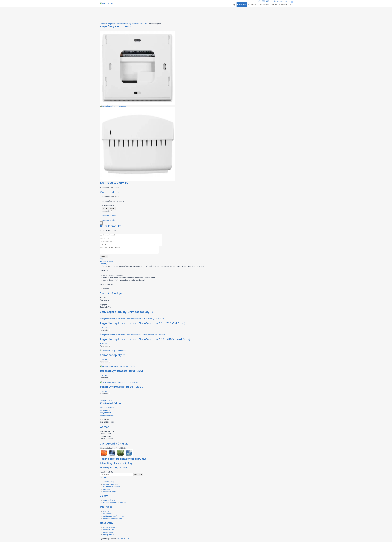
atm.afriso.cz (108, 530)
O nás (274, 4)
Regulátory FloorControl (137, 23)
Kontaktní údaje (109, 491)
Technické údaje (106, 261)
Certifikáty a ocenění (111, 487)
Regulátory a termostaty (118, 23)
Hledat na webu (290, 4)
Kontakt (283, 4)
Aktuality (106, 511)
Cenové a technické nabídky (114, 503)
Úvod (234, 4)
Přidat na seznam (109, 215)
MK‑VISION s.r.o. (123, 539)
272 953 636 (263, 1)
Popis (102, 259)
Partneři (106, 489)
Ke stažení (263, 4)
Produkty (241, 4)
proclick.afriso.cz (110, 527)
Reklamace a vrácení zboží (114, 516)
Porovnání (106, 211)
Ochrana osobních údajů (113, 518)
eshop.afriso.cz (109, 534)
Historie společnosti (111, 484)
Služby (251, 4)
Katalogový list (109, 208)
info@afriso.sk (105, 413)
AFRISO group (108, 482)
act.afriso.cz (108, 532)
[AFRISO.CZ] (107, 3)
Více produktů (106, 400)
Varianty (103, 264)
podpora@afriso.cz (107, 415)
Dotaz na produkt (109, 220)
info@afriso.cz (280, 1)
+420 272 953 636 (107, 408)
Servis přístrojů (109, 500)
